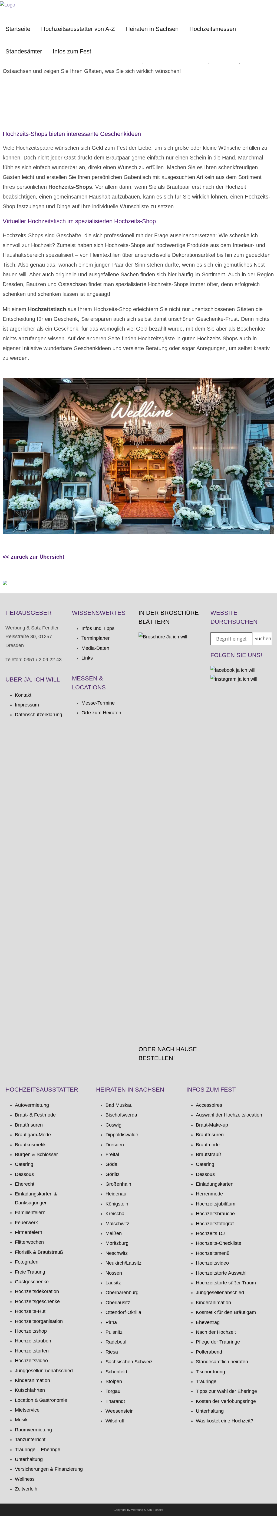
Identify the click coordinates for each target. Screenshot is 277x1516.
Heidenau (115, 1194)
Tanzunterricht (30, 1439)
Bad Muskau (119, 1105)
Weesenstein (119, 1411)
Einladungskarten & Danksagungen (36, 1198)
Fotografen (26, 1262)
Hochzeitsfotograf (215, 1223)
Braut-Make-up (212, 1125)
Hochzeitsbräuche (215, 1213)
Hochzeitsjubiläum (215, 1204)
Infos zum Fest (72, 51)
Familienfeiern (30, 1212)
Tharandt (115, 1401)
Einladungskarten (214, 1184)
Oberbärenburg (121, 1292)
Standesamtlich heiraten (222, 1361)
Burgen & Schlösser (36, 1154)
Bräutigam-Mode (33, 1134)
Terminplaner (95, 638)
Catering (24, 1164)
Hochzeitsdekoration (37, 1291)
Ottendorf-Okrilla (123, 1312)
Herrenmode (209, 1194)
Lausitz (113, 1282)
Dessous (24, 1174)
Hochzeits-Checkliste (218, 1243)
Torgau (112, 1391)
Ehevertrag (208, 1322)
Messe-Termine (98, 703)
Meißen (113, 1233)
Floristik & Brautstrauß (39, 1252)
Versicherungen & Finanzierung (49, 1469)
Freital (112, 1154)
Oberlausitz (117, 1302)
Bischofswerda (121, 1115)
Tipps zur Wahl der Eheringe (226, 1391)
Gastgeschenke (32, 1281)
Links (87, 658)
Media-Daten (95, 648)
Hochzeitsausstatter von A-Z (78, 28)
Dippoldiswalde (121, 1134)
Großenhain (118, 1184)
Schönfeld (116, 1371)
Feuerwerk (26, 1222)
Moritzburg (116, 1243)
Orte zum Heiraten (101, 712)
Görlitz (112, 1174)
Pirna (111, 1322)
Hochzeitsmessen (212, 28)
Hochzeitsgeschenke (37, 1301)
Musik (21, 1419)
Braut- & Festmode (35, 1115)
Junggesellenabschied (220, 1292)
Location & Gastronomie (41, 1400)
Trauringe (206, 1381)
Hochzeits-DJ (210, 1233)
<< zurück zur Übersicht (33, 557)
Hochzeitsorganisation (39, 1321)
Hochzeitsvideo (31, 1360)
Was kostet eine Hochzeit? (224, 1421)
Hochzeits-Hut (30, 1311)
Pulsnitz (114, 1332)
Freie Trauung (30, 1272)
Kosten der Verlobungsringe (226, 1401)
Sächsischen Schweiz (129, 1361)
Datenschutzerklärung (38, 714)
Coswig (113, 1125)
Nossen (113, 1273)
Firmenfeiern (28, 1232)
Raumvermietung (33, 1429)
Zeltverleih (26, 1489)
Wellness (25, 1479)
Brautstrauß (208, 1154)
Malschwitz (117, 1223)
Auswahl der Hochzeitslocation (229, 1115)
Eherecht (24, 1184)
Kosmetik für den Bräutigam (226, 1312)
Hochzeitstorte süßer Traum (226, 1282)
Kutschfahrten (30, 1390)
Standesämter (23, 51)
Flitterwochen (29, 1242)
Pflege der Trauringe (218, 1342)
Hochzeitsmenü (212, 1253)
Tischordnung (210, 1371)
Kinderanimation (32, 1380)
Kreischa (114, 1213)
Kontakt (23, 695)
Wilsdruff (114, 1421)
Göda (111, 1164)
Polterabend (209, 1352)
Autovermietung (32, 1105)
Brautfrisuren (29, 1125)
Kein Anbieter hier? (35, 111)
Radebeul (115, 1342)
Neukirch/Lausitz (123, 1263)
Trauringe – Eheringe (37, 1449)
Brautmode (208, 1144)
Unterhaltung (29, 1459)
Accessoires (209, 1105)
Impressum (27, 705)
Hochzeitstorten (32, 1351)
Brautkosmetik (30, 1144)
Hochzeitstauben (33, 1341)
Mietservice (27, 1410)
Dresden (114, 1144)
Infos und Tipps (97, 628)
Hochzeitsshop (31, 1331)
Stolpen (113, 1381)
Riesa (111, 1352)
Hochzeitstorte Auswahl (221, 1273)
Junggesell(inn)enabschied (44, 1370)
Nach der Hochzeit (216, 1332)
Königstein (116, 1204)
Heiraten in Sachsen (152, 28)
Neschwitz (116, 1253)
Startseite (17, 28)
